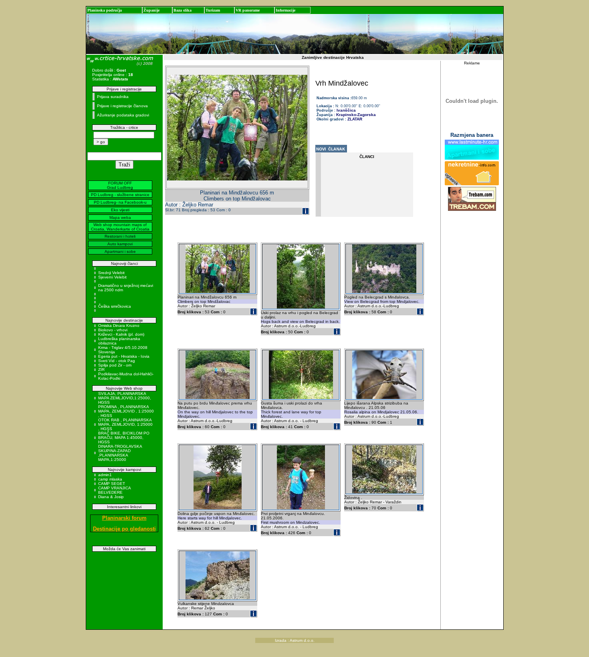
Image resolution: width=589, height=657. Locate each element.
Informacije (285, 10)
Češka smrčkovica (114, 306)
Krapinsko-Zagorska (356, 114)
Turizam (213, 10)
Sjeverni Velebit (112, 277)
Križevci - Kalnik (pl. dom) (121, 334)
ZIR (101, 369)
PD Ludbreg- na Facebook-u (120, 202)
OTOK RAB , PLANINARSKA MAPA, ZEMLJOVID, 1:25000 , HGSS (125, 424)
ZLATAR (354, 119)
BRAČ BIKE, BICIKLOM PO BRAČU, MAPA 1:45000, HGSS (123, 437)
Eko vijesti (120, 210)
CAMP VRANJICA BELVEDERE (114, 490)
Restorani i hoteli (120, 236)
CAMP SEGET (111, 483)
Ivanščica (345, 110)
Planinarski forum (124, 518)
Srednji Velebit (111, 272)
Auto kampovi (120, 244)
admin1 (105, 475)
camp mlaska (110, 479)
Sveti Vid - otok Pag (116, 361)
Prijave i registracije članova (122, 106)
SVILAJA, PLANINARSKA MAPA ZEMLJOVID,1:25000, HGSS (124, 398)
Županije (151, 10)
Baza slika (182, 10)
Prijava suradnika (113, 96)
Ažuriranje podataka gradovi (123, 115)
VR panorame (248, 10)
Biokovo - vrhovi (112, 330)
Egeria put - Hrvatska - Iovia (123, 356)
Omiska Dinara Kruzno (118, 325)
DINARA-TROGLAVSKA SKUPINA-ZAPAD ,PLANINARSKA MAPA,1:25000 (120, 453)
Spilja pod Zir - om (114, 365)
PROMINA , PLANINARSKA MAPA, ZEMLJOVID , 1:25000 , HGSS (126, 411)
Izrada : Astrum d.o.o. (295, 640)
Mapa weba (120, 217)
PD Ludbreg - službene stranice (120, 194)
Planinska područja (104, 10)
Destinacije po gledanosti (124, 529)
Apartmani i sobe (120, 251)
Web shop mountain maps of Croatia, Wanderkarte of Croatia (120, 226)
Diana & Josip (111, 497)
